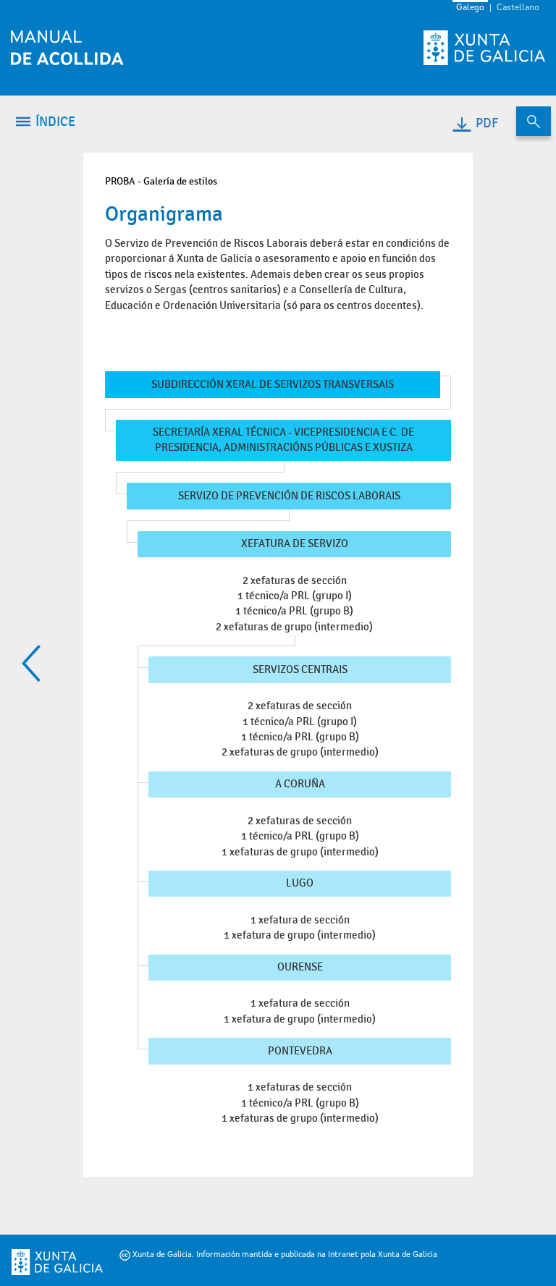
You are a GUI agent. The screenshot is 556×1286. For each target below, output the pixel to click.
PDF (487, 123)
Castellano (518, 8)
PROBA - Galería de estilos (161, 181)
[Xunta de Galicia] (37, 1262)
